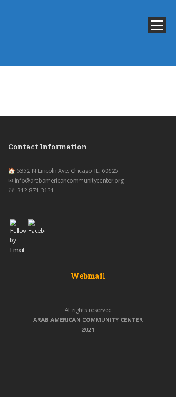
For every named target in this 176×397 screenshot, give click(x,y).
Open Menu (157, 25)
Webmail (88, 276)
